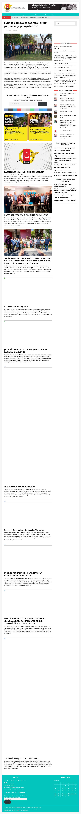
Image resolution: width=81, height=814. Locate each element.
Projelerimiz (34, 15)
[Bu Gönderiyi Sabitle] (19, 110)
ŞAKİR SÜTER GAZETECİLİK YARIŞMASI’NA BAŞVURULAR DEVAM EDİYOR (23, 574)
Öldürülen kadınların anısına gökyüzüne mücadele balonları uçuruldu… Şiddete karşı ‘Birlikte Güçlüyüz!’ (65, 190)
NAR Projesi (65, 181)
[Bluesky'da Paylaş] (45, 110)
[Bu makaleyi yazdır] (28, 110)
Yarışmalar (24, 15)
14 (58, 791)
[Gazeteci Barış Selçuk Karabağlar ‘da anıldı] (28, 514)
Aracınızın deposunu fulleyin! (62, 150)
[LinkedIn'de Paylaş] (15, 110)
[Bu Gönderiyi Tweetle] (10, 110)
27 (55, 796)
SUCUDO (12, 810)
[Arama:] (65, 23)
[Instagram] (66, 17)
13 (55, 791)
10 (68, 788)
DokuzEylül (65, 145)
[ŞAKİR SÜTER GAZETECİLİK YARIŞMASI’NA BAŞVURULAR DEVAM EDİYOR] (28, 557)
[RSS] (77, 17)
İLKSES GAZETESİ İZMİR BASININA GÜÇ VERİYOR (26, 215)
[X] (69, 17)
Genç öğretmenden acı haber (62, 167)
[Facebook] (63, 17)
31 (68, 796)
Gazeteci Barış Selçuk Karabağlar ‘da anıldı (24, 530)
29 (62, 796)
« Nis (55, 798)
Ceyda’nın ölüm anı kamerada (62, 170)
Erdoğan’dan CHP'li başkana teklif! (63, 156)
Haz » (58, 798)
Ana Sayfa (6, 15)
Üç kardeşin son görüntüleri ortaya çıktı (65, 175)
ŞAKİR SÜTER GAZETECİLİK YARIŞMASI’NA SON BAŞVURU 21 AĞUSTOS (25, 350)
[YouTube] (72, 17)
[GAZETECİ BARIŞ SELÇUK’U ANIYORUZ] (28, 697)
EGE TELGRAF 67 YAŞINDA (16, 306)
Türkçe (53, 15)
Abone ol (42, 104)
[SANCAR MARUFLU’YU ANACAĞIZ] (28, 425)
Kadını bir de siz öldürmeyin (62, 197)
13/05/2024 (8, 30)
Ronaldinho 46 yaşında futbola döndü (64, 165)
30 (65, 796)
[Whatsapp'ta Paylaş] (32, 110)
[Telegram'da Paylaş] (41, 110)
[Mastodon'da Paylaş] (36, 110)
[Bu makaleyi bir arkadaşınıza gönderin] (23, 110)
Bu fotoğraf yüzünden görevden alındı (65, 172)
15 (62, 791)
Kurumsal (14, 15)
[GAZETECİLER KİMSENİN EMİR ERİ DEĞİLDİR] (28, 156)
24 (68, 793)
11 (72, 788)
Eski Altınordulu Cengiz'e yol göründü (64, 148)
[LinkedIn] (74, 17)
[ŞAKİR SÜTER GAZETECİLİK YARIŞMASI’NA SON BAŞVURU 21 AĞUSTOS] (28, 333)
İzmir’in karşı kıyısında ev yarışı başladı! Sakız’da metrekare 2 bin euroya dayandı (65, 160)
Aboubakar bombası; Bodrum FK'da (64, 153)
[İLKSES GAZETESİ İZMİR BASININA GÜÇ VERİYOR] (28, 199)
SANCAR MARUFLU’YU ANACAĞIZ (19, 486)
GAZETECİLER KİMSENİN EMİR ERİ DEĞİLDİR (24, 172)
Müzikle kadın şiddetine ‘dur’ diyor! (64, 195)
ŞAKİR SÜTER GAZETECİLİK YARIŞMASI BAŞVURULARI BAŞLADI (67, 136)
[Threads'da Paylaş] (49, 110)
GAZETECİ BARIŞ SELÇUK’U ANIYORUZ (21, 758)
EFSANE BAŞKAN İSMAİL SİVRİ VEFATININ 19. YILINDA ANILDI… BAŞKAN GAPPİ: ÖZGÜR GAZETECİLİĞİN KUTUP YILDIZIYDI (25, 621)
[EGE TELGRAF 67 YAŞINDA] (28, 290)
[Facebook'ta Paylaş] (6, 110)
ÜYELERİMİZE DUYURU (66, 130)
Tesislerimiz (44, 15)
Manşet (15, 30)
